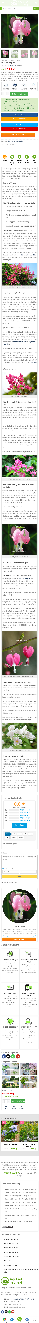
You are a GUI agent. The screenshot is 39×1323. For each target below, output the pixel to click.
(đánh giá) (12, 65)
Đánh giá (21, 1108)
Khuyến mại (19, 161)
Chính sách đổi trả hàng (11, 1256)
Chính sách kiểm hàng (11, 1265)
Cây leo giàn (20, 60)
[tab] (4, 161)
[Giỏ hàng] (35, 3)
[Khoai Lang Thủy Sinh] (29, 1082)
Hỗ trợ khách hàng (10, 1261)
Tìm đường (4, 1322)
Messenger (27, 1322)
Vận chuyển (27, 161)
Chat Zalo (12, 1322)
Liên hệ (6, 1108)
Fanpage (33, 106)
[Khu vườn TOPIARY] (10, 1082)
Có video (14, 837)
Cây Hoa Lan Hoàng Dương (28, 1145)
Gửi (19, 876)
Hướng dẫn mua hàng (11, 1243)
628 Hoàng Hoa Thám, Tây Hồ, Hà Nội (22, 1299)
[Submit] (35, 8)
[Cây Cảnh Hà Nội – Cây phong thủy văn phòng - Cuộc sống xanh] (19, 3)
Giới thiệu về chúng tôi (11, 1239)
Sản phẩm (4, 60)
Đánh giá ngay (19, 825)
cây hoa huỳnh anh (20, 342)
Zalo (9, 108)
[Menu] (2, 3)
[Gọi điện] (19, 1319)
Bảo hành (34, 161)
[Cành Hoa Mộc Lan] (29, 1069)
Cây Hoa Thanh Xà (10, 1144)
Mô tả (5, 160)
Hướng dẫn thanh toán (11, 1248)
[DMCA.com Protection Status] (7, 1226)
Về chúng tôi (12, 163)
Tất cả (7, 834)
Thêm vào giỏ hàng (19, 94)
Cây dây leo (12, 60)
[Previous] (4, 31)
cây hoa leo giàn (25, 579)
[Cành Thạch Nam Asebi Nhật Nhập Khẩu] (10, 1069)
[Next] (35, 31)
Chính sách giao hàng (11, 1252)
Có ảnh (21, 837)
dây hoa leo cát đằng (29, 255)
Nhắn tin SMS (35, 1322)
